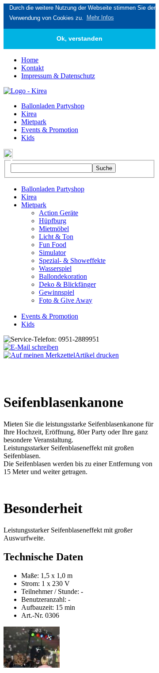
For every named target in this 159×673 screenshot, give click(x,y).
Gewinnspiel (56, 292)
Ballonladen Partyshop (52, 106)
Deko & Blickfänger (67, 284)
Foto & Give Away (65, 300)
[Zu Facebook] (8, 156)
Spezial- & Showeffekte (72, 260)
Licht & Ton (56, 236)
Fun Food (52, 244)
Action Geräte (58, 213)
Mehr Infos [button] (100, 17)
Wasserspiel (55, 268)
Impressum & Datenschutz (58, 76)
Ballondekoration (63, 276)
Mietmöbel (54, 228)
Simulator (52, 252)
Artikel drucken (97, 355)
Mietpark (33, 121)
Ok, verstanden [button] (79, 38)
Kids (27, 137)
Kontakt (32, 68)
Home (29, 60)
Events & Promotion (49, 129)
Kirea (29, 114)
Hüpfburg (52, 220)
